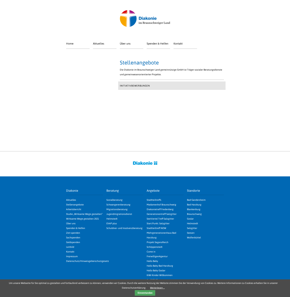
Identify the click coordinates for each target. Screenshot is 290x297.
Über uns (125, 43)
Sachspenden (73, 237)
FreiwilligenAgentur (157, 256)
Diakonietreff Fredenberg (160, 209)
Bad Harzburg (194, 204)
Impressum (72, 256)
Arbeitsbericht (73, 209)
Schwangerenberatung (118, 204)
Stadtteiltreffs (154, 200)
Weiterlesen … (157, 287)
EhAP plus (111, 223)
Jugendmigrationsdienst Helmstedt (119, 216)
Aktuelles (98, 43)
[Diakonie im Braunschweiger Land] (145, 26)
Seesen (191, 232)
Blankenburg (193, 209)
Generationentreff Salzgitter (162, 214)
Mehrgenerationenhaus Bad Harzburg (161, 235)
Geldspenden (73, 242)
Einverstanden (145, 292)
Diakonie (72, 190)
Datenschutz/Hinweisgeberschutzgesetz (84, 261)
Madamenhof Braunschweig (161, 204)
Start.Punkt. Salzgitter (158, 223)
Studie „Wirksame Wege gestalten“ (84, 214)
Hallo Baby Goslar (156, 270)
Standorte (193, 190)
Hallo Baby (152, 261)
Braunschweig (194, 214)
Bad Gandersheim (196, 200)
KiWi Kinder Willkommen (160, 275)
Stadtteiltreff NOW (156, 228)
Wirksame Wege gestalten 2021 (82, 218)
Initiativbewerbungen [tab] (135, 85)
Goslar (190, 218)
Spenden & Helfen (157, 43)
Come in (151, 251)
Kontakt (178, 43)
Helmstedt (192, 223)
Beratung (112, 190)
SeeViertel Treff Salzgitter (160, 218)
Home (70, 43)
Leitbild (70, 247)
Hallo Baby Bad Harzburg (160, 265)
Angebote (153, 190)
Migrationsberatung (117, 209)
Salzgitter (192, 228)
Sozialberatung (114, 200)
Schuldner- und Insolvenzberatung (124, 228)
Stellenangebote (75, 204)
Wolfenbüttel (194, 237)
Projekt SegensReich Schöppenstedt (157, 244)
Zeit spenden (73, 232)
